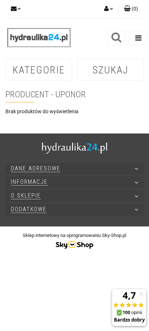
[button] (131, 9)
